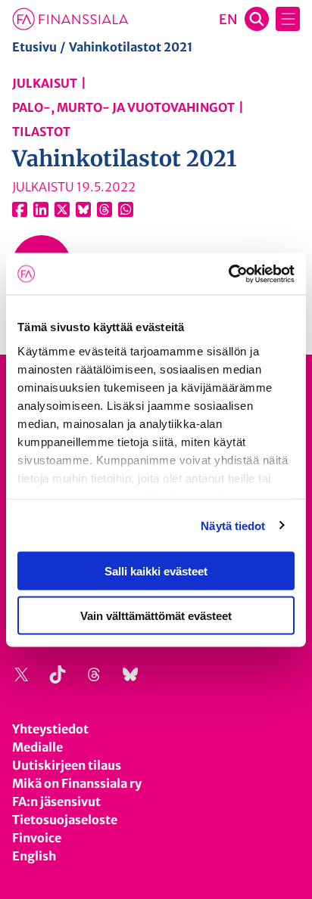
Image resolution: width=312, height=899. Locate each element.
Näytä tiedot (233, 525)
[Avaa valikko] (288, 19)
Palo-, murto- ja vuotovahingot (123, 107)
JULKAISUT (44, 83)
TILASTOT (41, 131)
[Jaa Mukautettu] (104, 209)
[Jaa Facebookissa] (19, 209)
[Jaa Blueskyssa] (83, 209)
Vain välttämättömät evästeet (156, 615)
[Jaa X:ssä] (62, 209)
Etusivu (34, 46)
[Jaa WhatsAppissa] (125, 209)
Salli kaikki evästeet (156, 571)
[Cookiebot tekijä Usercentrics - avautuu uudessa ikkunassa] (228, 274)
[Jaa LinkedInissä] (40, 209)
